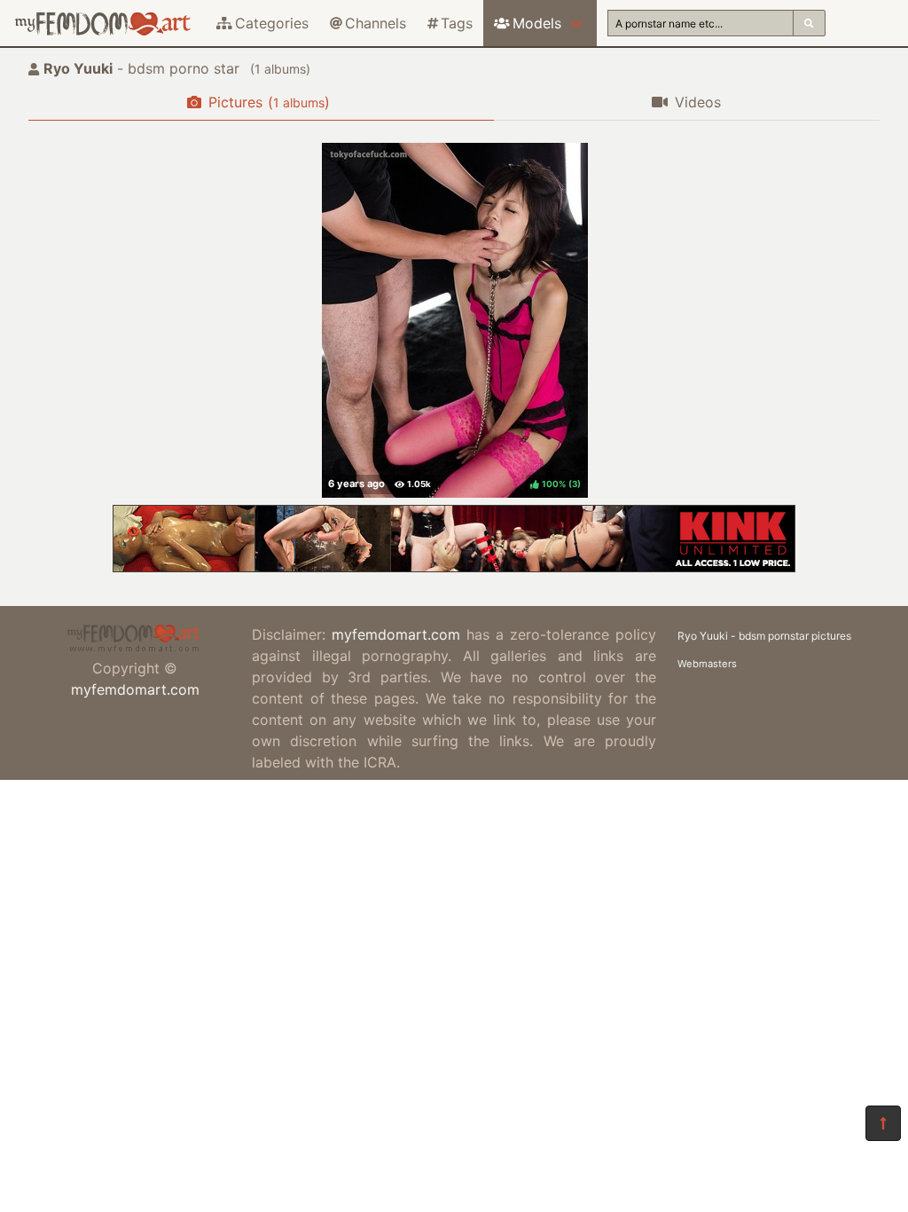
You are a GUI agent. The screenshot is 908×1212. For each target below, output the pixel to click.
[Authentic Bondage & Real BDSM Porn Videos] (454, 567)
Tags (457, 23)
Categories (272, 23)
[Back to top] (883, 1123)
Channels (375, 23)
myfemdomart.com (135, 689)
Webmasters (707, 663)
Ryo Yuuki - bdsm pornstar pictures (764, 635)
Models (537, 23)
